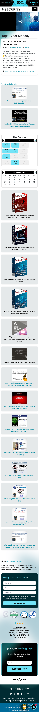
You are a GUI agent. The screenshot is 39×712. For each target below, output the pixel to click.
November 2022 (19, 172)
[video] (30, 385)
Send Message (19, 603)
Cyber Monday (18, 71)
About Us (24, 700)
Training (18, 698)
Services (11, 698)
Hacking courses (28, 71)
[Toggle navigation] (34, 9)
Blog (4, 698)
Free (23, 698)
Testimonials (15, 700)
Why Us (7, 700)
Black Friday (9, 71)
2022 (19, 140)
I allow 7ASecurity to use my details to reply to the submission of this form (20, 598)
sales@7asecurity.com (12, 578)
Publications (31, 698)
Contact (31, 700)
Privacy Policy (13, 710)
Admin (26, 47)
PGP (25, 578)
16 (14, 181)
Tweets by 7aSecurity (9, 84)
